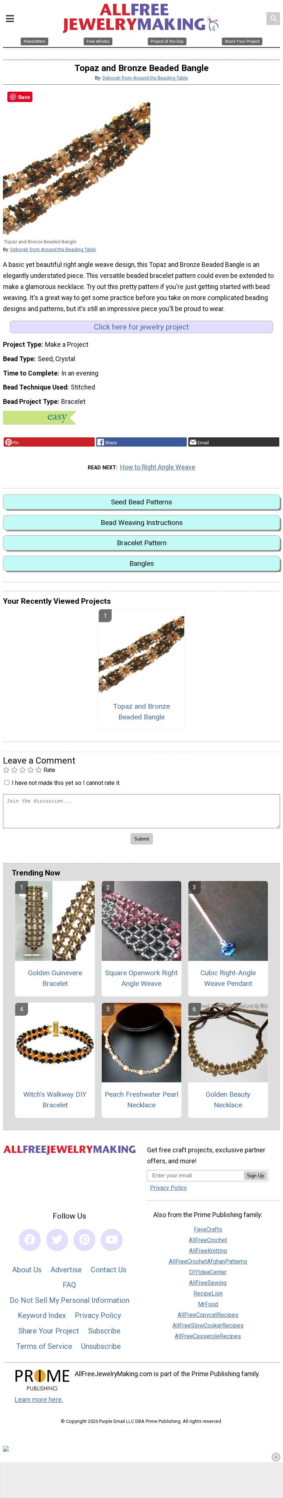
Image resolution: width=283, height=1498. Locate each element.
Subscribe (104, 1330)
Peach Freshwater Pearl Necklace (141, 1099)
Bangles (141, 563)
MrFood (208, 1304)
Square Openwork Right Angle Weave (141, 978)
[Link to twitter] (57, 1240)
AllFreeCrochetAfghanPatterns (208, 1261)
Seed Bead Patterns (141, 502)
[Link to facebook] (30, 1240)
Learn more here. (39, 1399)
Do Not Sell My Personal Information (69, 1300)
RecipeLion (208, 1293)
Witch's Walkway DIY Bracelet (55, 1099)
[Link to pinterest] (84, 1240)
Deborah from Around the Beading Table (145, 78)
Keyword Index (42, 1315)
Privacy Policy (98, 1315)
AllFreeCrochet (208, 1240)
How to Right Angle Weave (157, 467)
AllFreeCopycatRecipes (208, 1314)
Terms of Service (44, 1346)
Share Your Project (48, 1330)
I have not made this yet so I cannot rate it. (66, 782)
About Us (27, 1269)
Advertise (66, 1269)
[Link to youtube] (112, 1240)
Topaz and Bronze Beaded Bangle (141, 711)
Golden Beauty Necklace (228, 1099)
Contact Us (108, 1269)
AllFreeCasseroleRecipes (208, 1336)
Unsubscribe (101, 1346)
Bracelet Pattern (142, 543)
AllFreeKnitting (208, 1250)
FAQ (69, 1284)
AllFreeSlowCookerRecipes (208, 1325)
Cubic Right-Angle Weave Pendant (228, 978)
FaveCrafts (208, 1229)
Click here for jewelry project (141, 326)
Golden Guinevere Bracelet (55, 978)
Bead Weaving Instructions (142, 522)
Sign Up (255, 1175)
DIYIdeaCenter (208, 1272)
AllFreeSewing (208, 1282)
